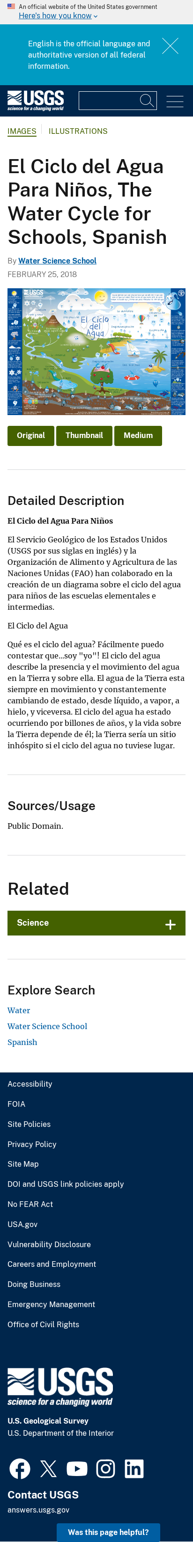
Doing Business (33, 1284)
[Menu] (175, 102)
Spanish (22, 1042)
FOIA (16, 1104)
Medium (138, 435)
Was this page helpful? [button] (108, 1532)
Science (33, 923)
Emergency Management (51, 1305)
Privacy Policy (32, 1144)
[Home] (35, 108)
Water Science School (57, 260)
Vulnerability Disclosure (49, 1245)
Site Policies (29, 1124)
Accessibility (29, 1084)
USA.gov (22, 1224)
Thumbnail (84, 435)
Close (171, 45)
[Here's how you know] (96, 12)
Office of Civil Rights (43, 1325)
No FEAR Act (30, 1204)
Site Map (23, 1164)
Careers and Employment (51, 1264)
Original (31, 435)
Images (22, 131)
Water (18, 1010)
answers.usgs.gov (38, 1509)
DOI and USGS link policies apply (65, 1184)
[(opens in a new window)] (19, 1467)
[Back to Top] (159, 1508)
